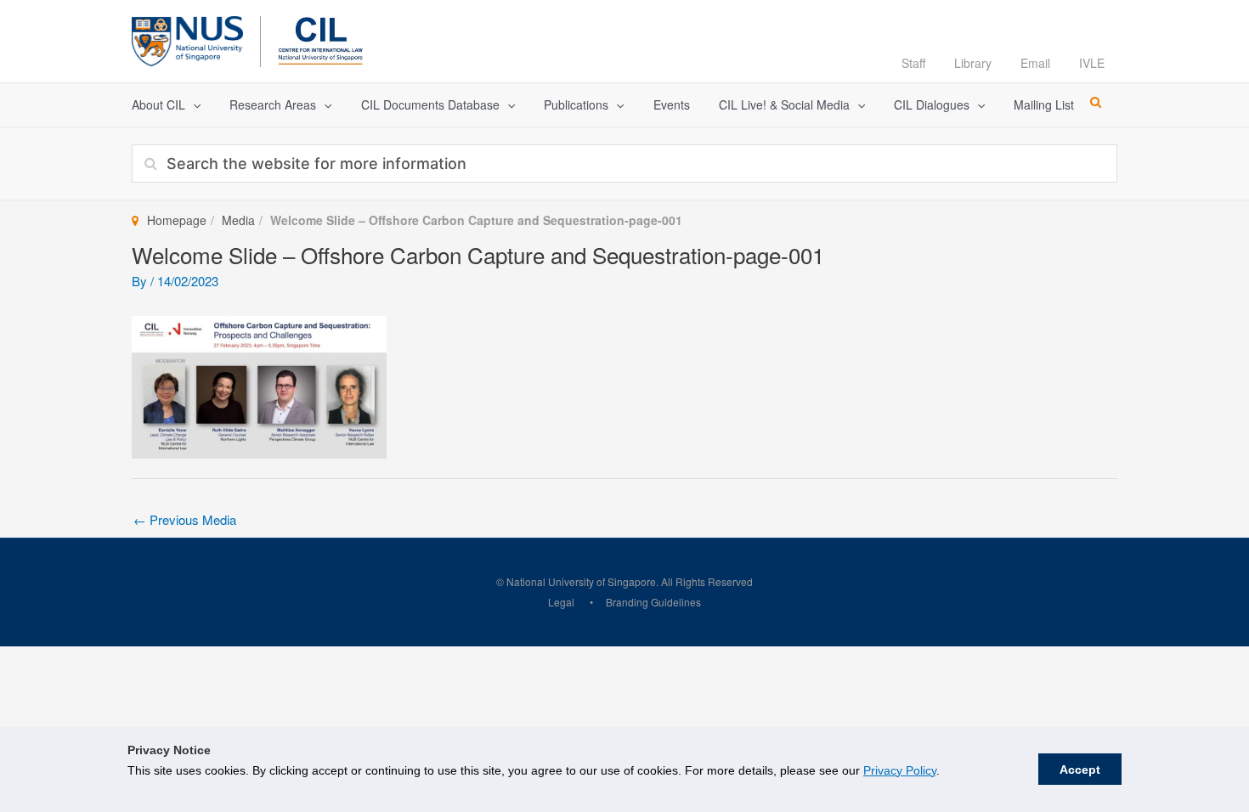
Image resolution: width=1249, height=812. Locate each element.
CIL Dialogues (931, 104)
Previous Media (184, 519)
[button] (193, 105)
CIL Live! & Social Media (784, 104)
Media (238, 219)
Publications (576, 104)
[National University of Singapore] (187, 39)
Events (671, 104)
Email (1035, 62)
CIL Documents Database (430, 104)
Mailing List (1044, 104)
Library (973, 62)
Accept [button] (1080, 769)
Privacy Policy (899, 770)
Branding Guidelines (653, 602)
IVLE (1092, 62)
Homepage (176, 219)
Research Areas (272, 104)
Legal (561, 602)
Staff (913, 62)
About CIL (158, 104)
